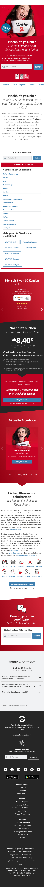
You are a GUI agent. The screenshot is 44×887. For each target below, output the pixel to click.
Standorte (5, 85)
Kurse (22, 838)
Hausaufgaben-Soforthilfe (22, 832)
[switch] (27, 298)
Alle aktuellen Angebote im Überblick (13, 705)
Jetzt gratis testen (22, 400)
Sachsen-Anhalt (8, 220)
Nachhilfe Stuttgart (12, 265)
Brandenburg (7, 185)
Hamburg (6, 192)
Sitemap (28, 861)
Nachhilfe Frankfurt (12, 259)
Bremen (5, 188)
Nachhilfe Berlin (11, 242)
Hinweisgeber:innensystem (12, 861)
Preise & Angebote (19, 85)
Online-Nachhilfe (22, 828)
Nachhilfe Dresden (12, 253)
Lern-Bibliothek (22, 834)
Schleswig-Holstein (9, 224)
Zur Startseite (6, 8)
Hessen (5, 195)
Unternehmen (29, 849)
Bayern (5, 177)
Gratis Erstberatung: (22, 403)
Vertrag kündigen (22, 805)
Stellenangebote (22, 793)
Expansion (22, 790)
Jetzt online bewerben (21, 735)
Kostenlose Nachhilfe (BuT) (14, 370)
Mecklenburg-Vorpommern (12, 199)
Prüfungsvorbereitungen (26, 555)
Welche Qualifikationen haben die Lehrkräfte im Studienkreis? (16, 677)
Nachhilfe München (12, 248)
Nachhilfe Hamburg (30, 242)
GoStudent (11, 852)
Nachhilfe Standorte (22, 822)
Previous (2, 309)
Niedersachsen (8, 203)
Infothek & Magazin (14, 849)
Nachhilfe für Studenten (22, 825)
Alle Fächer (22, 811)
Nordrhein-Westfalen (10, 206)
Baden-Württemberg (10, 174)
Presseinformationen (22, 814)
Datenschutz (26, 855)
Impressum (14, 855)
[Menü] (29, 296)
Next (42, 309)
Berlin (5, 181)
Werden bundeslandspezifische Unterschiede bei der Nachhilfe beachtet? (19, 685)
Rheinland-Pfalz (8, 210)
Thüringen (6, 228)
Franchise (22, 787)
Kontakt (36, 861)
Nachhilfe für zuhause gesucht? (15, 692)
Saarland (6, 213)
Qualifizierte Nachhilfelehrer (22, 808)
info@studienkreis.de (22, 875)
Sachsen (6, 217)
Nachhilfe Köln (31, 248)
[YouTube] (18, 770)
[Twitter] (12, 770)
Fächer (32, 85)
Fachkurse (15, 550)
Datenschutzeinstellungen (20, 858)
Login (21, 864)
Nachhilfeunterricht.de (26, 852)
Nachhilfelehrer (15, 529)
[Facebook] (5, 770)
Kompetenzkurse (14, 553)
